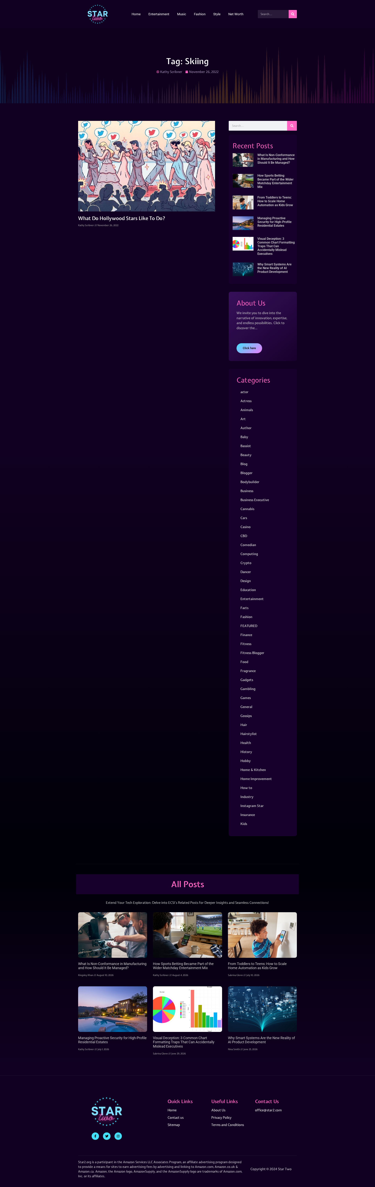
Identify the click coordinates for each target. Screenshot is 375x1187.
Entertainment (158, 14)
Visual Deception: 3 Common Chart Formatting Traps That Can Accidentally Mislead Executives (276, 246)
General (246, 706)
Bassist (245, 446)
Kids (243, 823)
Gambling (247, 689)
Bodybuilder (249, 482)
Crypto (245, 563)
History (246, 751)
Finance (246, 635)
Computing (249, 554)
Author (246, 428)
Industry (247, 796)
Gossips (246, 715)
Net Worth (235, 14)
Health (245, 742)
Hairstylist (248, 733)
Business (246, 491)
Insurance (247, 814)
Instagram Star (252, 805)
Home (136, 14)
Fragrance (248, 671)
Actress (246, 401)
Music (181, 14)
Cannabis (247, 509)
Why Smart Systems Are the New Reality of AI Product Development (274, 268)
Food (244, 662)
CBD (243, 536)
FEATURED (248, 626)
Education (248, 590)
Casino (245, 527)
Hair (243, 724)
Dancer (245, 572)
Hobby (245, 760)
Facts (244, 608)
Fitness (245, 644)
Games (245, 697)
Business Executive (254, 500)
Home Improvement (256, 778)
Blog (243, 464)
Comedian (248, 545)
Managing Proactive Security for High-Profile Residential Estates (274, 221)
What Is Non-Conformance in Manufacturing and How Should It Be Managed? (276, 158)
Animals (246, 410)
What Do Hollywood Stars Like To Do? (121, 218)
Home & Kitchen (253, 769)
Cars (243, 518)
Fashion (199, 14)
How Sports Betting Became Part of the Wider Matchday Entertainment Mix (275, 181)
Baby (244, 437)
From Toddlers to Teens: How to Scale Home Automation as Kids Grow (275, 201)
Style (217, 14)
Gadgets (246, 680)
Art (243, 419)
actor (244, 392)
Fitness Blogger (252, 653)
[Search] (293, 14)
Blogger (246, 473)
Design (245, 581)
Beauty (246, 455)
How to (246, 787)
